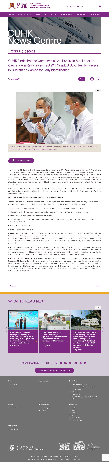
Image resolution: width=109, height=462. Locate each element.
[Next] (97, 123)
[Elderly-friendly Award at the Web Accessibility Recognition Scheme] (79, 445)
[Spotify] (85, 363)
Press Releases (21, 50)
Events (53, 14)
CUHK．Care (15, 429)
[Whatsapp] (89, 81)
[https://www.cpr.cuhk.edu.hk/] (39, 6)
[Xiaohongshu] (75, 363)
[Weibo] (70, 363)
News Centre (41, 14)
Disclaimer (44, 456)
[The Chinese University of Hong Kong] (18, 6)
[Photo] (54, 118)
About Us (14, 384)
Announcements (24, 14)
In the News (76, 392)
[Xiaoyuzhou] (80, 363)
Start (97, 90)
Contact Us (67, 456)
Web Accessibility (56, 456)
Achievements (66, 14)
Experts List (76, 394)
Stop (98, 90)
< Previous (12, 286)
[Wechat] (65, 363)
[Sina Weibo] (84, 81)
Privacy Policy (34, 456)
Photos (74, 408)
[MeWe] (93, 81)
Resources (80, 14)
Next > (98, 286)
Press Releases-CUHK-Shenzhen (83, 387)
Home (11, 14)
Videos (74, 413)
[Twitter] (74, 81)
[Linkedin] (69, 81)
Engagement (95, 14)
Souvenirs (75, 415)
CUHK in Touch (77, 389)
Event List (14, 408)
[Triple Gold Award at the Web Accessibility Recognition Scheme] (64, 445)
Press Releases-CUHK (79, 384)
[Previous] (12, 123)
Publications (76, 418)
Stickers (74, 410)
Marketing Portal (77, 420)
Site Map (76, 456)
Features (44, 410)
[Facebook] (64, 81)
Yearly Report (45, 408)
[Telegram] (79, 81)
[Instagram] (47, 363)
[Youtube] (61, 363)
